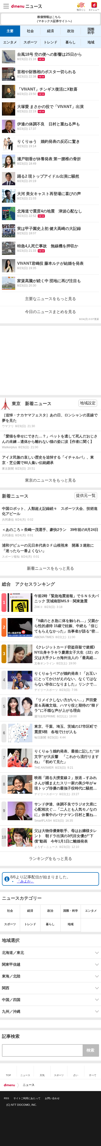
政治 (70, 31)
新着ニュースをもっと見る (50, 568)
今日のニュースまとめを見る (50, 312)
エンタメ (10, 42)
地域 (91, 42)
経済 (50, 31)
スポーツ (30, 42)
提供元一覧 (86, 495)
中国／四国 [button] (11, 1000)
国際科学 (91, 31)
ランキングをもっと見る (50, 858)
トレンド (50, 42)
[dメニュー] (9, 1085)
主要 (10, 31)
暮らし (70, 42)
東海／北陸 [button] (11, 976)
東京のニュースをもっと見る (50, 480)
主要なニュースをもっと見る (50, 299)
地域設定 (88, 403)
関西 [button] (5, 988)
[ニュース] (26, 6)
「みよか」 (25, 881)
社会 (30, 31)
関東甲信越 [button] (11, 964)
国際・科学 (70, 910)
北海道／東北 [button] (13, 953)
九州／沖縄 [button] (11, 1012)
